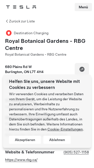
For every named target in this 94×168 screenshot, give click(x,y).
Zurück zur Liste (22, 21)
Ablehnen (57, 140)
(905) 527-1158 (76, 152)
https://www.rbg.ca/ (21, 160)
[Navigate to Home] (21, 7)
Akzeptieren (25, 140)
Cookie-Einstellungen (65, 129)
